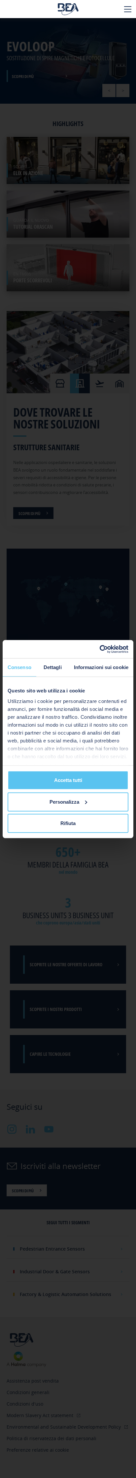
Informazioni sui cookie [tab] (101, 667)
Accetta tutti (68, 780)
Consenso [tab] (19, 667)
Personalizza (64, 801)
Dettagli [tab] (53, 667)
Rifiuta (68, 823)
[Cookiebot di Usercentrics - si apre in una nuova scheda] (99, 649)
